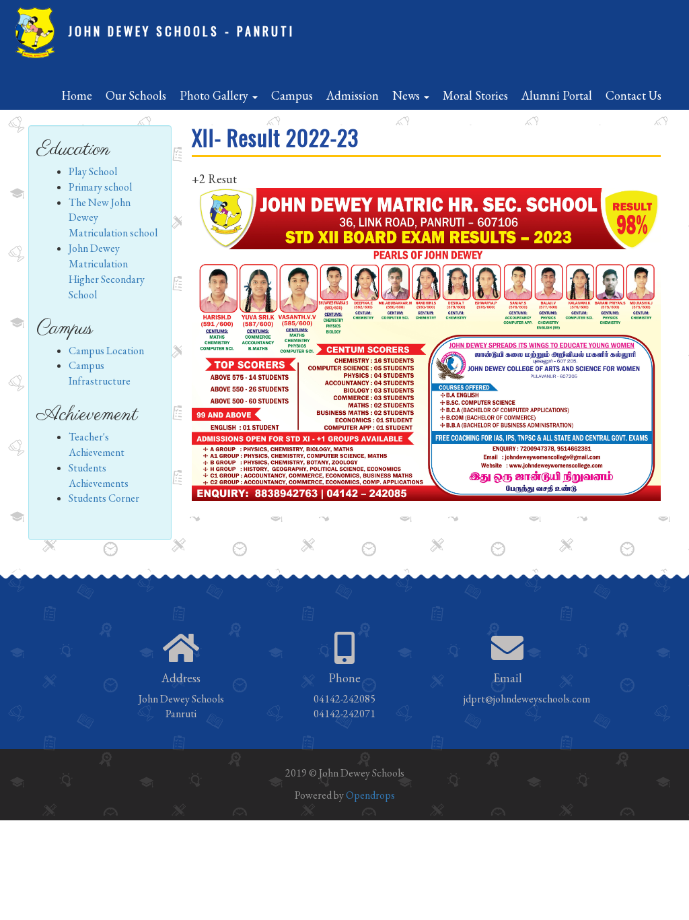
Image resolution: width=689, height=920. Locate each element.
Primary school (100, 187)
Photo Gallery (215, 95)
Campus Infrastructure (100, 373)
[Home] (39, 33)
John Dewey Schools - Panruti (181, 31)
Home (76, 95)
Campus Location (106, 350)
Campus (292, 95)
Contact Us (633, 95)
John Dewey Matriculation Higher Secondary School (107, 271)
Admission (352, 95)
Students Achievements (99, 475)
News (407, 95)
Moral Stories (475, 95)
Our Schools (136, 95)
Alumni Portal (556, 95)
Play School (93, 171)
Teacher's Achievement (96, 444)
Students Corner (104, 498)
